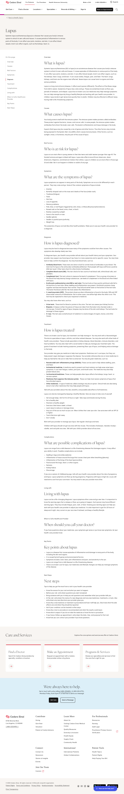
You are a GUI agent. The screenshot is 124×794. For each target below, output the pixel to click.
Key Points (10, 103)
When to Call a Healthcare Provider (16, 98)
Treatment (10, 84)
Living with (11, 93)
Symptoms (10, 75)
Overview (10, 62)
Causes (9, 66)
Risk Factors (11, 70)
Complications (12, 88)
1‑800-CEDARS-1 (66, 691)
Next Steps (11, 108)
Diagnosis (10, 79)
